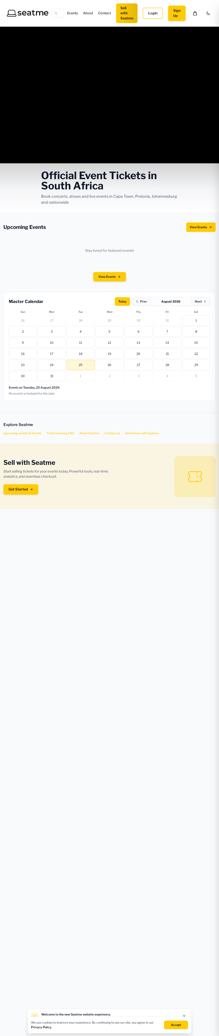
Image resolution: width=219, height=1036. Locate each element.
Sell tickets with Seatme (142, 433)
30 (138, 320)
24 (51, 365)
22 (196, 354)
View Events (198, 227)
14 (167, 342)
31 (167, 320)
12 (109, 342)
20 (138, 354)
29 (109, 320)
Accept (176, 1025)
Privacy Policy (41, 1027)
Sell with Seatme (126, 13)
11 (80, 342)
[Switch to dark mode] (208, 13)
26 (23, 320)
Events (72, 13)
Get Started (18, 489)
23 (23, 365)
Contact (104, 13)
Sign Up (177, 13)
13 (138, 342)
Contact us (112, 433)
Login (152, 13)
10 (51, 342)
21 (167, 354)
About (88, 13)
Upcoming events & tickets (22, 433)
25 (80, 365)
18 (80, 354)
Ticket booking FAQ (60, 433)
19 (109, 354)
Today (122, 301)
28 (80, 320)
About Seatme (89, 433)
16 (23, 354)
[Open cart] (195, 13)
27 (51, 320)
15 (196, 342)
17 (51, 354)
